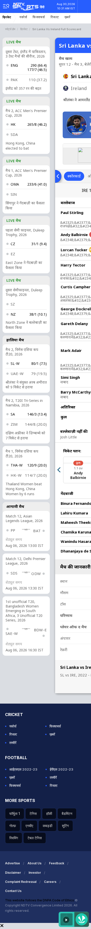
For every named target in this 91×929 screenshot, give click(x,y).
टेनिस (33, 813)
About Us (34, 863)
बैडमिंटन (67, 813)
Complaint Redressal (20, 882)
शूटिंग (65, 826)
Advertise (12, 863)
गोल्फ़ (12, 826)
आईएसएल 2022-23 (23, 769)
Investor (35, 872)
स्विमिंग (13, 838)
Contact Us (13, 891)
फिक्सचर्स (39, 17)
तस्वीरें (12, 743)
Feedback (56, 863)
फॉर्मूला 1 (14, 813)
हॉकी (49, 813)
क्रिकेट (7, 17)
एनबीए (29, 826)
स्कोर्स (23, 17)
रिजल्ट (55, 17)
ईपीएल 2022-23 (61, 769)
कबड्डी (47, 826)
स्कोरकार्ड (74, 175)
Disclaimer (13, 872)
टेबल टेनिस (35, 838)
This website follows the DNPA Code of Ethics (40, 900)
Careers (50, 882)
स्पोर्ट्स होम (10, 29)
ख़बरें (67, 17)
